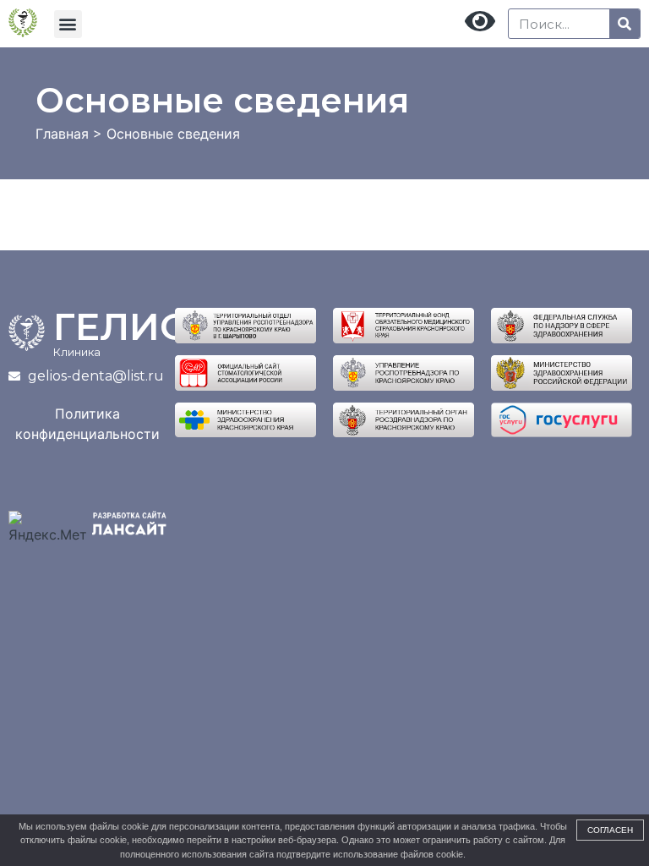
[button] (68, 24)
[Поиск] (624, 23)
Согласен (610, 830)
